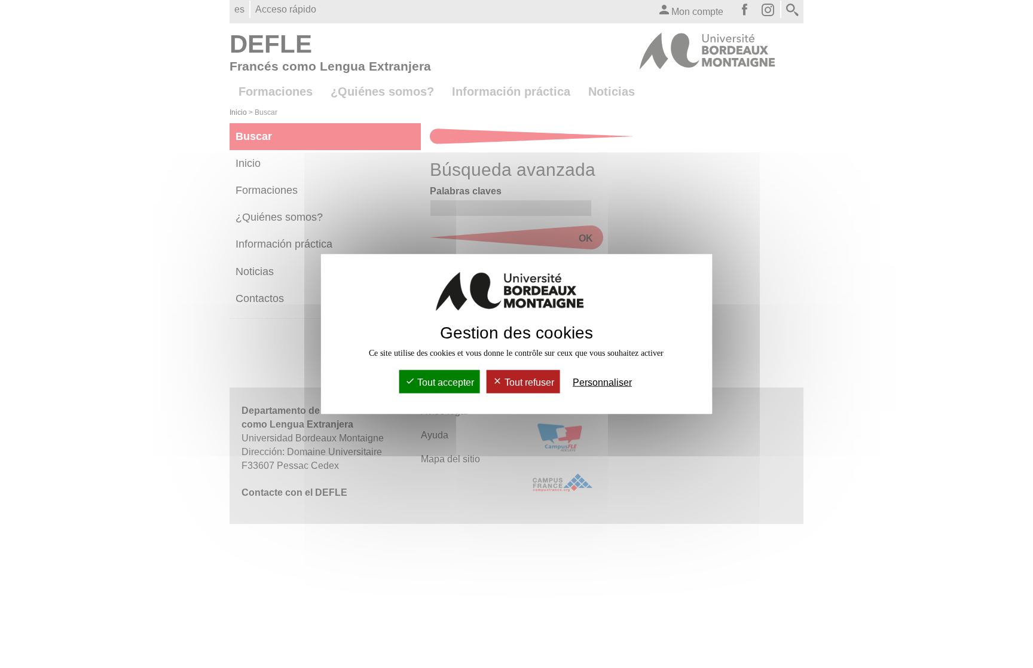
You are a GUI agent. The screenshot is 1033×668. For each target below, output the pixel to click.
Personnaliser (602, 382)
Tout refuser (528, 382)
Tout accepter (444, 382)
